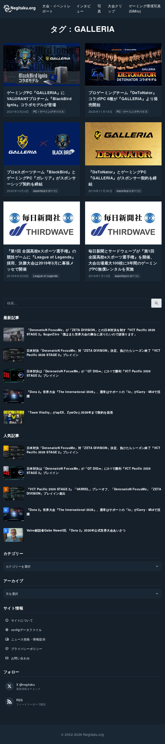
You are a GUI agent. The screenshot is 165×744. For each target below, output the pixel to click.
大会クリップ (115, 8)
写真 (99, 8)
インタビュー (83, 8)
